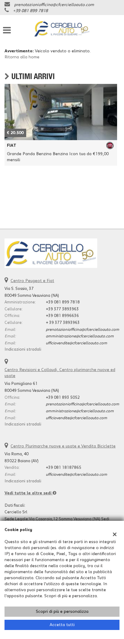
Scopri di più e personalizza (62, 612)
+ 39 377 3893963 (63, 323)
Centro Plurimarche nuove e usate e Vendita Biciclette (63, 446)
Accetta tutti (62, 625)
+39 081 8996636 (62, 316)
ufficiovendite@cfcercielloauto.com (76, 343)
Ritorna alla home (22, 57)
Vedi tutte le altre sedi (29, 493)
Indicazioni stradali (23, 349)
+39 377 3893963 (62, 309)
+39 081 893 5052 (63, 397)
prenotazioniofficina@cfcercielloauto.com (54, 5)
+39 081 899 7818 (30, 11)
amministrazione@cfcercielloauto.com (80, 336)
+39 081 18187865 (63, 467)
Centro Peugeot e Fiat (32, 281)
